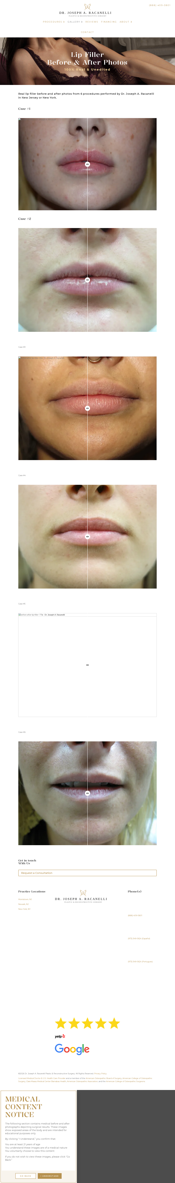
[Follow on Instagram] (13, 6)
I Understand (50, 1176)
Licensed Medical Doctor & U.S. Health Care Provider (41, 1078)
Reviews (91, 22)
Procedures (52, 22)
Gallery (74, 22)
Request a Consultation (36, 873)
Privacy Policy (100, 1073)
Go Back (25, 1176)
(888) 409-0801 (160, 5)
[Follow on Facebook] (19, 6)
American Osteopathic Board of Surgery (104, 1078)
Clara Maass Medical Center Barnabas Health (46, 1081)
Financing (109, 22)
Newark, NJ (23, 904)
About (125, 22)
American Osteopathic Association (82, 1081)
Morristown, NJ (25, 899)
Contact (87, 32)
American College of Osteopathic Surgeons (125, 1081)
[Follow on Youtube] (25, 6)
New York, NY (24, 909)
